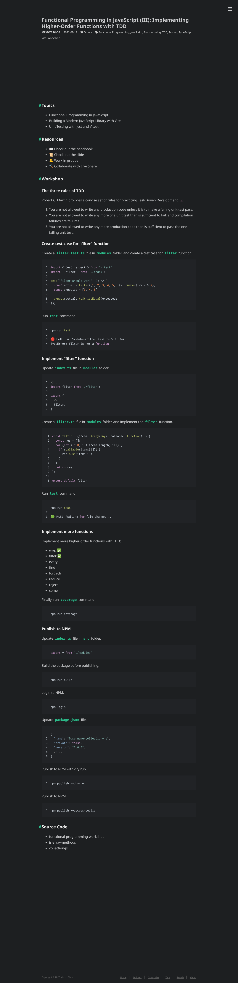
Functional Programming (114, 32)
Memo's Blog (51, 32)
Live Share (89, 166)
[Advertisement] (119, 70)
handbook (85, 149)
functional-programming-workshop (76, 837)
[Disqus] (119, 915)
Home (123, 977)
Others (88, 32)
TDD (164, 32)
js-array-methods (62, 842)
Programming (152, 32)
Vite (44, 38)
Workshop (54, 38)
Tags (167, 977)
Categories (153, 977)
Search (180, 977)
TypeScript (185, 32)
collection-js (58, 848)
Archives (137, 977)
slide (80, 155)
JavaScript (136, 32)
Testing (173, 32)
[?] (181, 200)
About (193, 977)
